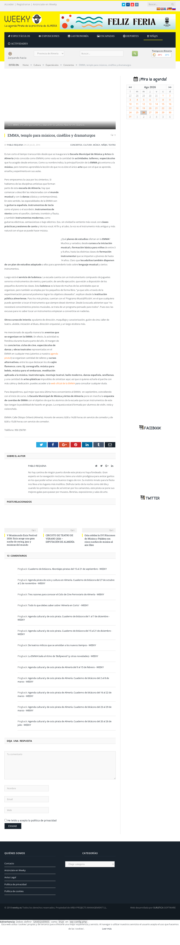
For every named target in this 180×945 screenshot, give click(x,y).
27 (130, 95)
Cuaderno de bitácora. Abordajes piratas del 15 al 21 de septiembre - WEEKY (67, 568)
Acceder (9, 4)
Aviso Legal (10, 877)
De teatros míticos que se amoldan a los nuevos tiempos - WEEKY (62, 645)
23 (170, 108)
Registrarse (23, 4)
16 (170, 104)
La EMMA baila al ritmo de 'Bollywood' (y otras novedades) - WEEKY (63, 656)
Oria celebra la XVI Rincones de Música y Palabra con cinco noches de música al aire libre (100, 540)
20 (150, 108)
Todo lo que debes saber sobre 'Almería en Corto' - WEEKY (58, 605)
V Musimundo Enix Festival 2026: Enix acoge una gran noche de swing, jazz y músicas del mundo (22, 540)
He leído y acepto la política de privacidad (32, 820)
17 (130, 108)
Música (96, 144)
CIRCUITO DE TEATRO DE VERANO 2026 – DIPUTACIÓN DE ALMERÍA (60, 538)
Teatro (112, 144)
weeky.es (17, 907)
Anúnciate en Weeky (45, 4)
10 (130, 104)
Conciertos (76, 144)
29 (143, 95)
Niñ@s (104, 144)
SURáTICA (158, 907)
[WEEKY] (30, 20)
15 (163, 104)
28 (137, 95)
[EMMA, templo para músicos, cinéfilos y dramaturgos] (60, 103)
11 (137, 104)
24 (130, 112)
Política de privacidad (15, 884)
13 (114, 135)
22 (163, 108)
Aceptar (93, 928)
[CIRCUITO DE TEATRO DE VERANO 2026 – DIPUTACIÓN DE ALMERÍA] (60, 521)
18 (137, 108)
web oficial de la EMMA (63, 383)
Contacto (9, 863)
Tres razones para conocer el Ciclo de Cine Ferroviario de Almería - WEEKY (66, 594)
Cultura (87, 144)
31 (156, 95)
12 (143, 104)
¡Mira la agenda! (152, 79)
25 (137, 112)
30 (150, 95)
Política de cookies (14, 891)
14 (156, 104)
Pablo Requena (15, 144)
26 (143, 112)
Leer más (107, 928)
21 (156, 108)
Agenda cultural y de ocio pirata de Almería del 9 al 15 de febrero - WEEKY (66, 667)
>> (170, 87)
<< (130, 87)
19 (143, 108)
